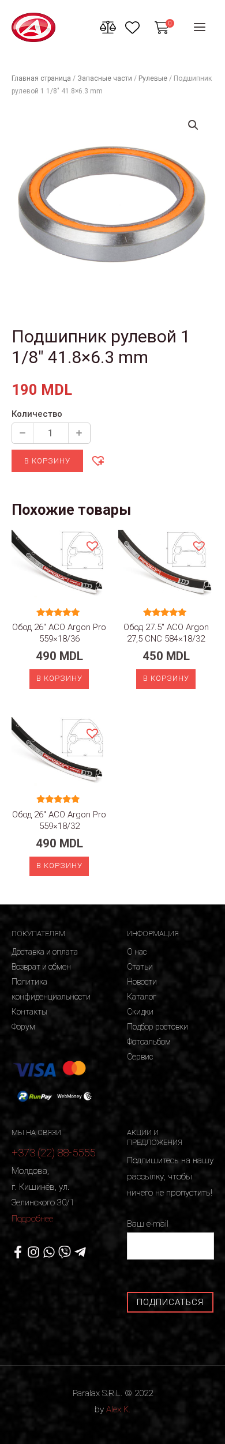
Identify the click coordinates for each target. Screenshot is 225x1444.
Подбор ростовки (157, 1026)
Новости (142, 981)
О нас (137, 951)
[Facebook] (18, 1252)
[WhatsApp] (49, 1252)
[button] (97, 460)
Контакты (29, 1011)
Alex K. (118, 1409)
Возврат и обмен (41, 966)
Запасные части (104, 78)
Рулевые (152, 78)
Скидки (140, 1011)
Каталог (141, 996)
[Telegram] (80, 1252)
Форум (23, 1026)
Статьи (140, 966)
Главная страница (41, 78)
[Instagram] (33, 1252)
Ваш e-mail (147, 1224)
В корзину (47, 461)
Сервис (140, 1056)
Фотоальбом (149, 1041)
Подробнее (32, 1218)
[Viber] (64, 1252)
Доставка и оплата (45, 951)
